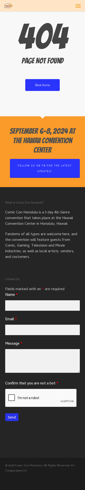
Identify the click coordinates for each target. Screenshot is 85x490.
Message (13, 344)
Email (11, 319)
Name (11, 295)
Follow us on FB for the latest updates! (45, 168)
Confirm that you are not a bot (32, 384)
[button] (78, 5)
